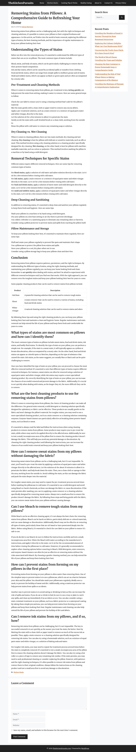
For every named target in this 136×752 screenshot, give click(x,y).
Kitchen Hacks (52, 3)
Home (42, 3)
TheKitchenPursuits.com (62, 748)
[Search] (122, 17)
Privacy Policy (121, 3)
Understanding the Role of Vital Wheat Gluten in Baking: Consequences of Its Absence (107, 77)
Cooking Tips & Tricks (69, 3)
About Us (98, 3)
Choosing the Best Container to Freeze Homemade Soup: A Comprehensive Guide (107, 67)
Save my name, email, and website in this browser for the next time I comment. (45, 730)
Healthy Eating (86, 3)
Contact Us (108, 3)
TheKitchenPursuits (20, 3)
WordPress (85, 748)
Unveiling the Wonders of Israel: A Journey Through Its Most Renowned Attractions (108, 36)
